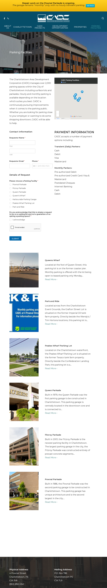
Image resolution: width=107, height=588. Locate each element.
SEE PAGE (90, 6)
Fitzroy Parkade (19, 188)
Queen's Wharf (19, 196)
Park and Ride (18, 207)
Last (11, 154)
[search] (103, 18)
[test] (68, 270)
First (11, 146)
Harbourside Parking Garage (24, 199)
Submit (15, 239)
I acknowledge (19, 220)
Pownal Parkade (19, 185)
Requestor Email (17, 161)
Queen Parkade (19, 192)
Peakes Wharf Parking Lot (23, 203)
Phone (35, 161)
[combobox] (34, 166)
